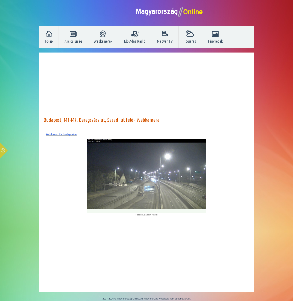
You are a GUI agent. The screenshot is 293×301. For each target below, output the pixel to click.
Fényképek (215, 41)
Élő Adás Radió (134, 41)
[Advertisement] (146, 87)
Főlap (49, 41)
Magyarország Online (128, 298)
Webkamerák (103, 41)
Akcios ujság (73, 41)
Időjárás (190, 41)
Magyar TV (165, 41)
